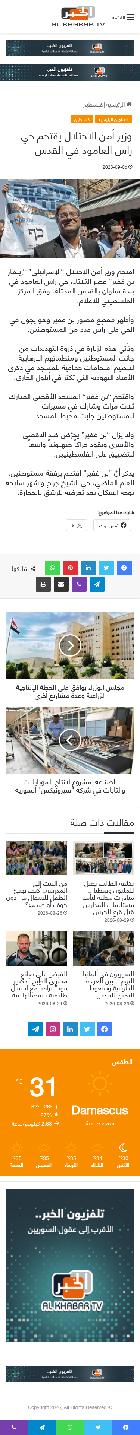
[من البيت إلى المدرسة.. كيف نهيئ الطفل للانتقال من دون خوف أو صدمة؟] (36, 858)
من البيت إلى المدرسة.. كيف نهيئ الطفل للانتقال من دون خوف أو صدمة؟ (36, 893)
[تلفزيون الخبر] (77, 16)
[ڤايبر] (79, 584)
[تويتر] (106, 568)
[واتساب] (52, 568)
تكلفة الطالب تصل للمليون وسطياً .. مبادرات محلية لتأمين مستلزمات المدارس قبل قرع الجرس (107, 896)
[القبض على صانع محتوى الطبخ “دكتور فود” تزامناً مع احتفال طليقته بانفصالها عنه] (36, 948)
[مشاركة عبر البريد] (61, 584)
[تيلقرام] (97, 584)
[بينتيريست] (70, 568)
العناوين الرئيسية (113, 119)
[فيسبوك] (124, 568)
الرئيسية (116, 103)
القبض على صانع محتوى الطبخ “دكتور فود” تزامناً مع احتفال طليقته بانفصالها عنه (39, 983)
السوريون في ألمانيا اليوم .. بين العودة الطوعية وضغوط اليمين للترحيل (108, 983)
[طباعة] (43, 584)
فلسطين (93, 103)
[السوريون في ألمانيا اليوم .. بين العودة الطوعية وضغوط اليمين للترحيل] (103, 948)
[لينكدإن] (88, 568)
